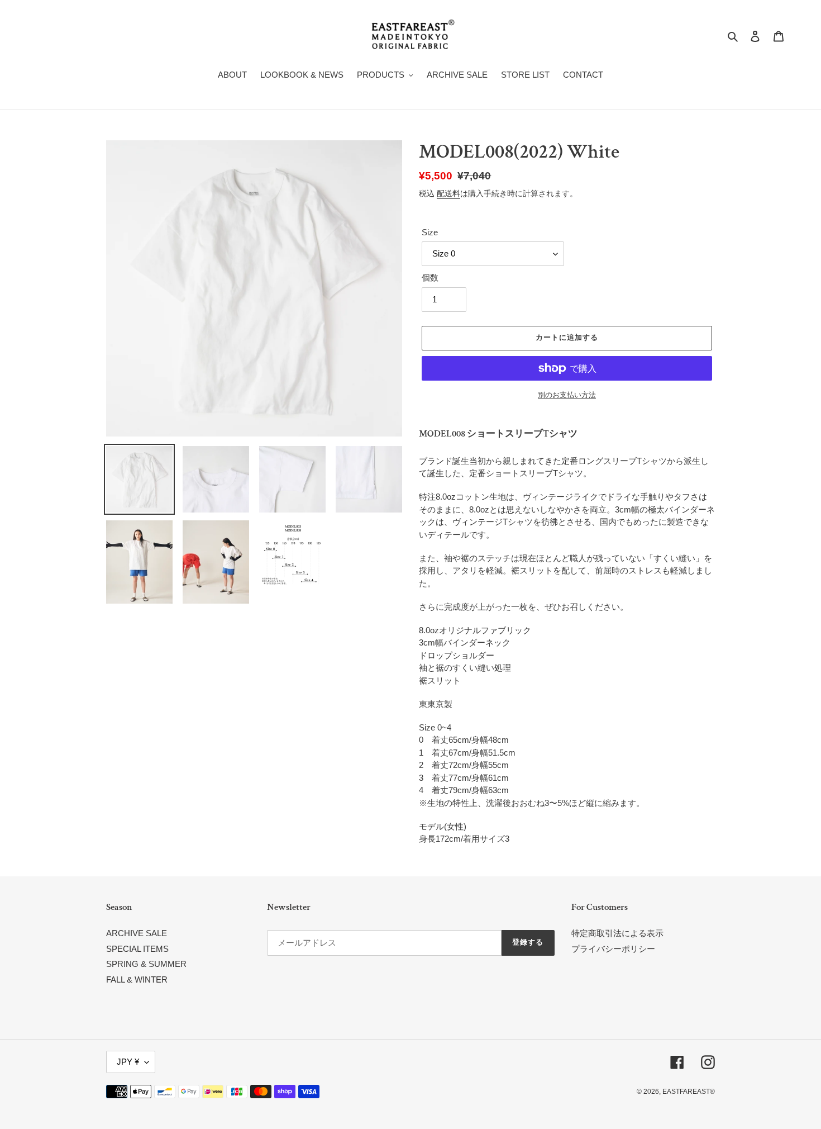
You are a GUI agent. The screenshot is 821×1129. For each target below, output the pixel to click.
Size (430, 232)
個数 (430, 277)
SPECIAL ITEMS (137, 949)
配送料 (448, 193)
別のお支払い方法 (567, 395)
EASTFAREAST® (688, 1091)
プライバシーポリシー (613, 949)
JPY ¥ (128, 1061)
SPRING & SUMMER (146, 964)
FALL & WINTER (137, 979)
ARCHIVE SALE (136, 933)
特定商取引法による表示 (617, 933)
